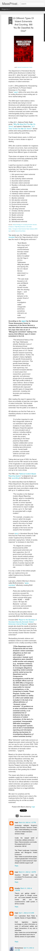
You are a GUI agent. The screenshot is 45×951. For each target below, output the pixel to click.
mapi (33, 807)
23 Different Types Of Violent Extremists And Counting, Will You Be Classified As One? (23, 24)
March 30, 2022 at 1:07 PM (27, 822)
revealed (12, 237)
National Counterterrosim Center (24, 67)
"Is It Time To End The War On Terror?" (22, 127)
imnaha (17, 888)
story (16, 533)
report (16, 92)
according (15, 478)
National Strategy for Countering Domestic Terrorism (25, 224)
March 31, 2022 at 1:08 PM (27, 872)
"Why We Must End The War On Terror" (22, 125)
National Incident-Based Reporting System (22, 475)
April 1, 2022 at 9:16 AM (26, 913)
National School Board (20, 231)
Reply (16, 866)
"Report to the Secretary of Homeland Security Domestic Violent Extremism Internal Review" (23, 622)
